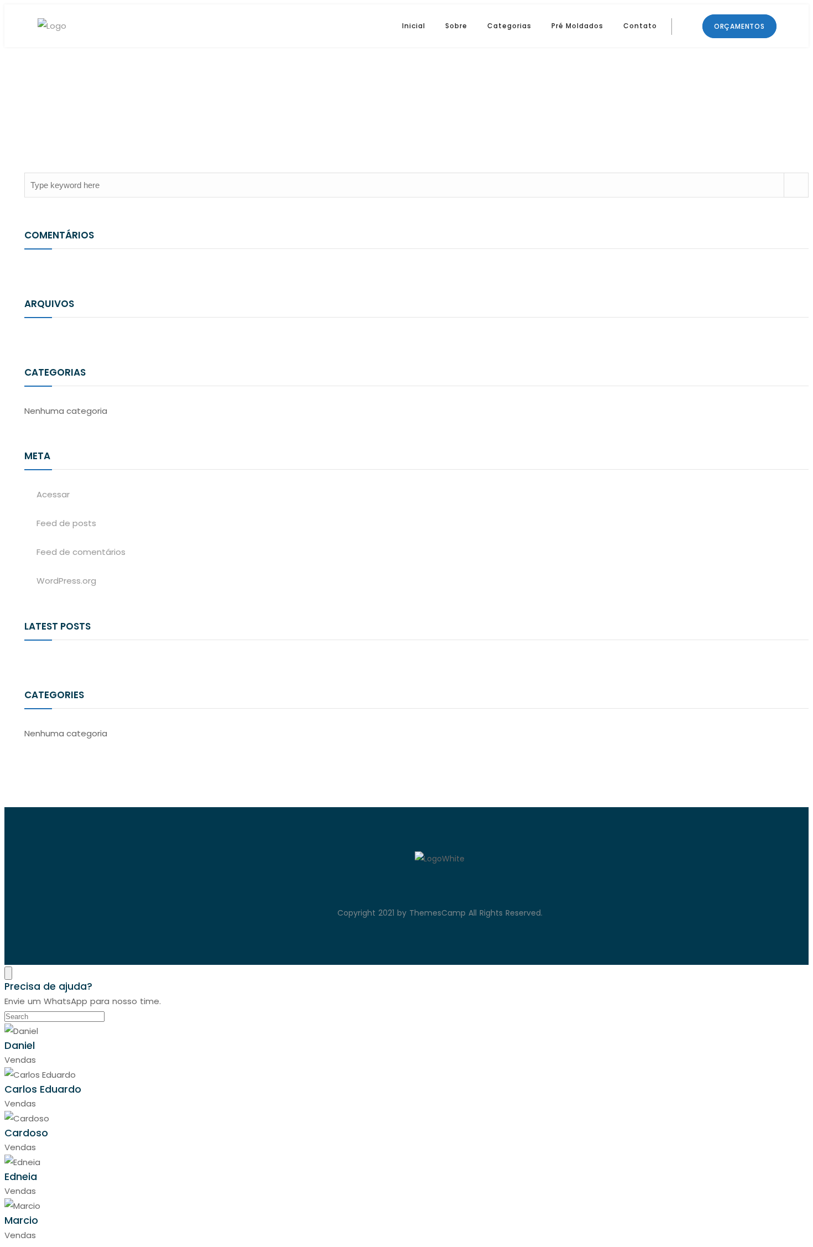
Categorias (509, 25)
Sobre (456, 25)
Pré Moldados (577, 25)
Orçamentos (739, 26)
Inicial (413, 25)
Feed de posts (66, 523)
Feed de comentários (81, 552)
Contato (640, 25)
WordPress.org (66, 580)
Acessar (53, 494)
